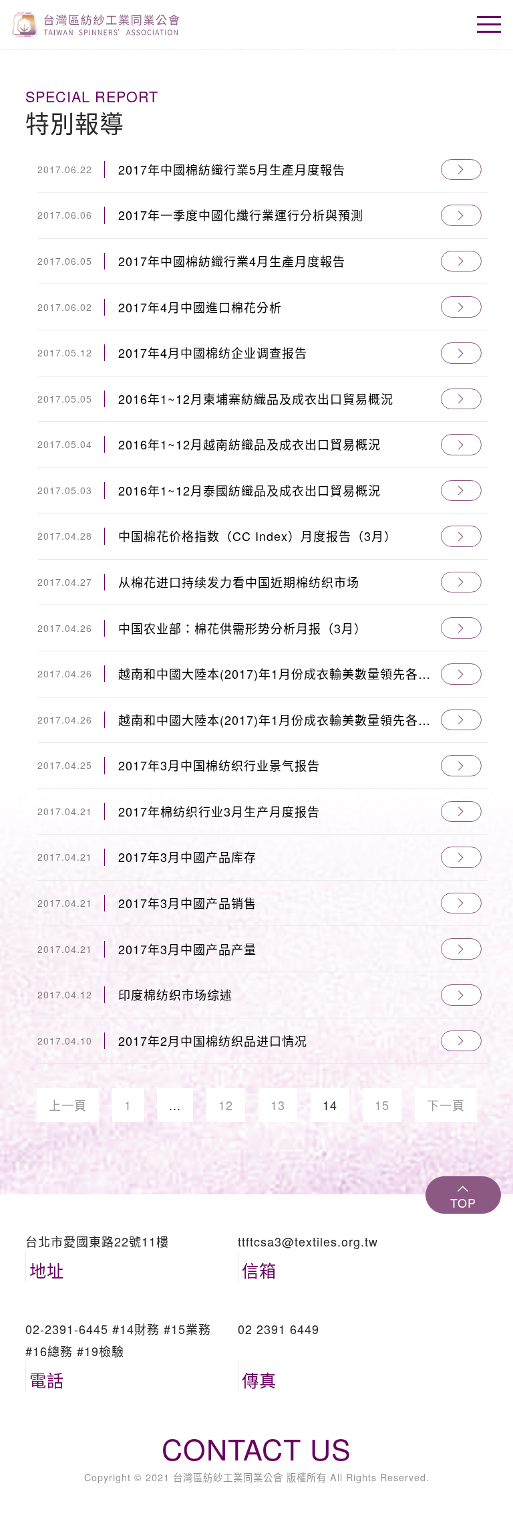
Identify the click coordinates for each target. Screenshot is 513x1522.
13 (278, 1104)
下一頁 (446, 1104)
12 (225, 1104)
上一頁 (68, 1104)
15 (382, 1104)
